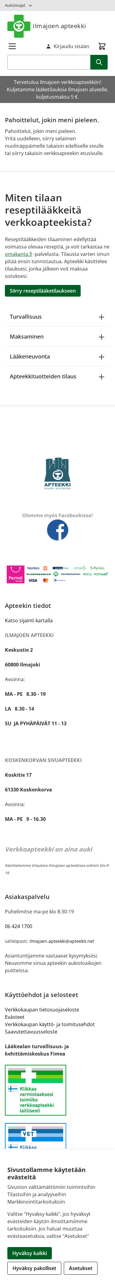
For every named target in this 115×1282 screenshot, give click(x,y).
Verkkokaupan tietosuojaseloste (42, 1009)
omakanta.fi (18, 254)
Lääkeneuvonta (30, 356)
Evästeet (15, 1017)
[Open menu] (12, 46)
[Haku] (99, 62)
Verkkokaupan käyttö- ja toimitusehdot (50, 1024)
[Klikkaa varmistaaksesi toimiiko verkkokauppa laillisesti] (57, 1090)
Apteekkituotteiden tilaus (43, 376)
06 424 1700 (18, 926)
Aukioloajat (15, 5)
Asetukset (80, 1268)
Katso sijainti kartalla (29, 620)
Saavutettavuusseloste (31, 1031)
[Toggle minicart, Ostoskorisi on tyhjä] (102, 46)
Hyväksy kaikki (29, 1253)
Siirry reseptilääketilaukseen (43, 290)
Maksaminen (27, 336)
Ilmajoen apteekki (59, 26)
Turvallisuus (26, 316)
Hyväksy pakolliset (34, 1268)
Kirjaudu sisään (71, 46)
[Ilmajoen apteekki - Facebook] (57, 530)
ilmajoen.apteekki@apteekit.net (61, 941)
